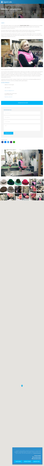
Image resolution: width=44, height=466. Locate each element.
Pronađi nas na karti (23, 102)
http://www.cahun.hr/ (8, 96)
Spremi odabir (27, 461)
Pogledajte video (22, 165)
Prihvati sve (36, 461)
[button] (22, 385)
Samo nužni (18, 461)
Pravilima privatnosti (37, 453)
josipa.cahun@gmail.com (9, 90)
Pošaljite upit (8, 133)
